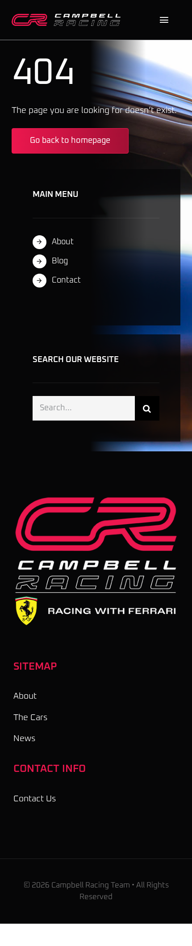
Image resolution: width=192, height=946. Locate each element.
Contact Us (34, 799)
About (63, 242)
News (24, 738)
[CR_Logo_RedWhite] (66, 18)
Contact (66, 280)
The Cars (30, 717)
